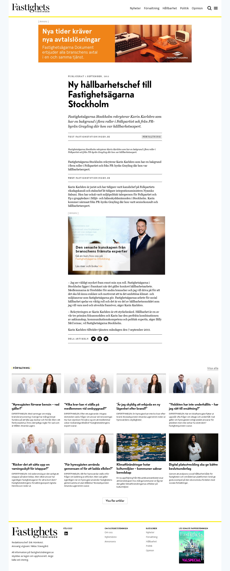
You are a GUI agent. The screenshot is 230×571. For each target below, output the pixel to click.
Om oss (109, 532)
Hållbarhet (170, 8)
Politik (184, 8)
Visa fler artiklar (115, 500)
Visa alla (212, 368)
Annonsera (110, 541)
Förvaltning (151, 8)
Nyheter (135, 8)
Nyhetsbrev (111, 536)
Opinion (197, 8)
